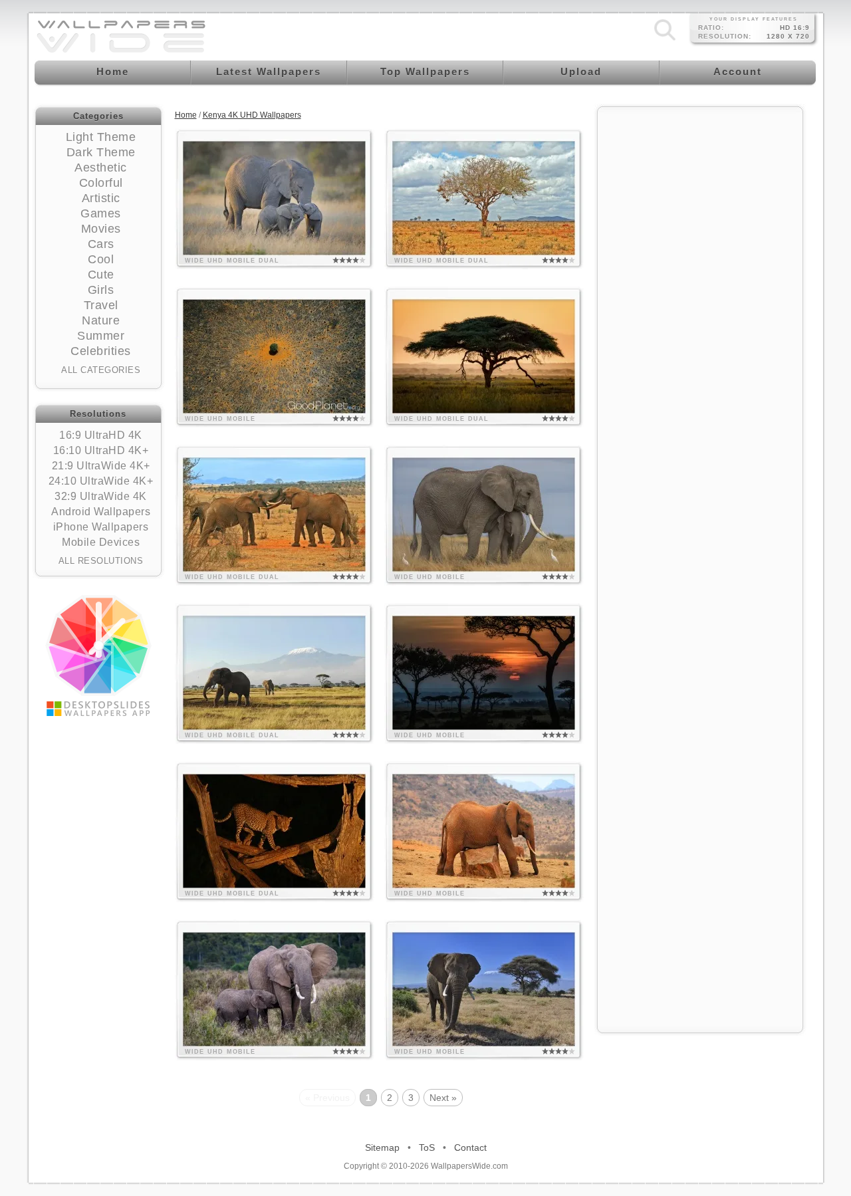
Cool (101, 259)
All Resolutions (101, 561)
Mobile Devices (101, 542)
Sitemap (382, 1147)
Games (100, 213)
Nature (101, 320)
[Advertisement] (700, 313)
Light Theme (101, 137)
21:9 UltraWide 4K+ (101, 465)
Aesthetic (100, 167)
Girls (101, 290)
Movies (101, 228)
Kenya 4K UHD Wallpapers (252, 115)
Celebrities (100, 351)
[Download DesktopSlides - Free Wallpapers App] (98, 655)
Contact (470, 1147)
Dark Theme (101, 152)
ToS (427, 1147)
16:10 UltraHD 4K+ (101, 450)
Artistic (101, 198)
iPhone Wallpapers (101, 527)
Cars (101, 244)
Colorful (101, 182)
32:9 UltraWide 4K (101, 496)
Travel (101, 305)
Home (186, 115)
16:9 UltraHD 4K (100, 435)
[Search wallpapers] (665, 40)
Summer (100, 335)
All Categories (100, 370)
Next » (443, 1097)
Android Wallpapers (100, 511)
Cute (101, 274)
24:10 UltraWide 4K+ (101, 481)
